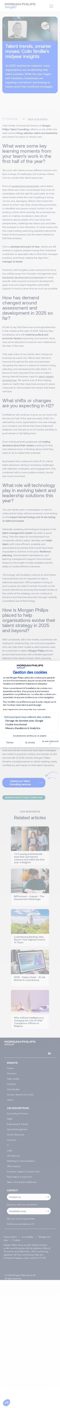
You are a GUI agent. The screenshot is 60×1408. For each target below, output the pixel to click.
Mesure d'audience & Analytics (23, 728)
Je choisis (30, 742)
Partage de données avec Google (24, 720)
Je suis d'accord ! (50, 742)
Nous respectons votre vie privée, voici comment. (24, 709)
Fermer (10, 742)
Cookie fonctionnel (16, 724)
